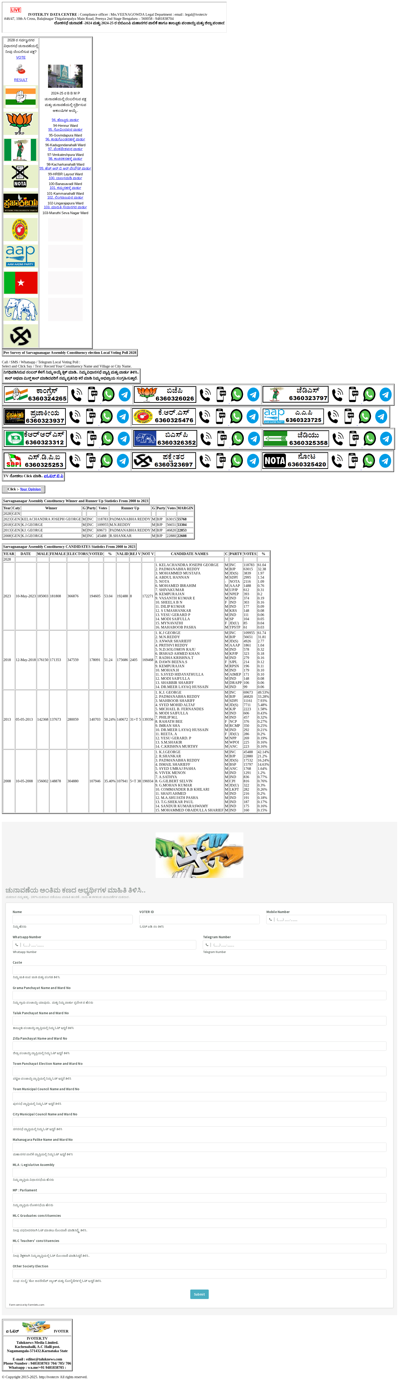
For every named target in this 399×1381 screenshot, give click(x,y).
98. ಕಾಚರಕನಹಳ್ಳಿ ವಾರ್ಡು (65, 159)
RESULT (20, 80)
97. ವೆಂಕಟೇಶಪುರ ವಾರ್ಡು (65, 149)
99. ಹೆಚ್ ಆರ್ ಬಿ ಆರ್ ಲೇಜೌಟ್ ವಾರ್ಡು (65, 168)
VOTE (21, 57)
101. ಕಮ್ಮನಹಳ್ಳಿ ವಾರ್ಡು (65, 188)
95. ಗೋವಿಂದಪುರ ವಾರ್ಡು (65, 129)
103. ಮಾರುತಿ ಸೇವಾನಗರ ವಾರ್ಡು (65, 207)
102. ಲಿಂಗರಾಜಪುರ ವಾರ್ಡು (65, 197)
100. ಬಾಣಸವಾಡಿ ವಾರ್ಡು (65, 178)
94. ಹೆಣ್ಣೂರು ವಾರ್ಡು (65, 120)
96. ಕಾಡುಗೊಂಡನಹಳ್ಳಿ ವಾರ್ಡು (65, 139)
